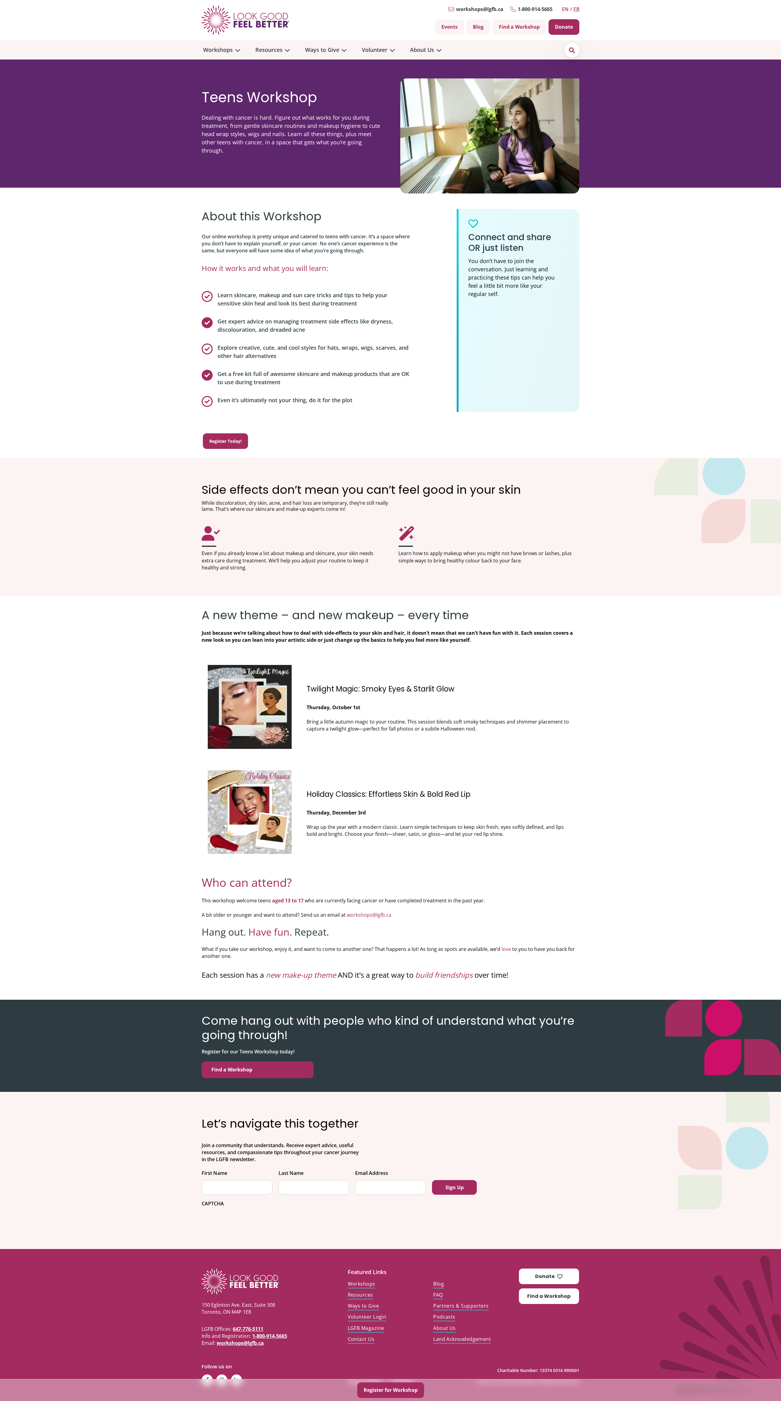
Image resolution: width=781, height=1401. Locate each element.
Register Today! (225, 441)
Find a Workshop (519, 26)
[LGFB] (255, 1281)
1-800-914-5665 (535, 9)
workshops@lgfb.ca (479, 9)
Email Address (371, 1173)
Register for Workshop (391, 1390)
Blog (478, 26)
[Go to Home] (245, 20)
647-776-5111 (248, 1329)
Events (449, 26)
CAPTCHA (213, 1204)
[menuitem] (222, 49)
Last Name (291, 1173)
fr (576, 9)
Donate (564, 26)
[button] (572, 50)
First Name (214, 1173)
